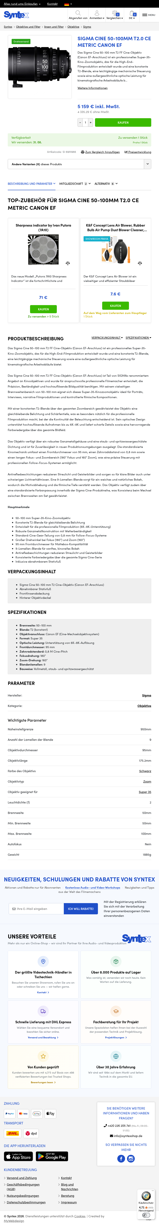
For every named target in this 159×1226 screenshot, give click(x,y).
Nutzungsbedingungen (23, 1195)
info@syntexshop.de (128, 1136)
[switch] (146, 1215)
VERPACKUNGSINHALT (106, 337)
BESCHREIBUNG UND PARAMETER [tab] (30, 183)
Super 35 (145, 792)
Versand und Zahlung (22, 1178)
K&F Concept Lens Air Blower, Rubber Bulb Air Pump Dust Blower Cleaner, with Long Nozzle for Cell (115, 227)
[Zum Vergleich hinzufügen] (68, 263)
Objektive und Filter (28, 26)
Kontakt (52, 4)
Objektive (73, 26)
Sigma (87, 26)
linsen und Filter (54, 26)
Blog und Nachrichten (69, 1186)
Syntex (8, 26)
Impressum (69, 1202)
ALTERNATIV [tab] (104, 183)
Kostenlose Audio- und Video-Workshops (92, 887)
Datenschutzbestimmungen (26, 1202)
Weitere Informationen (93, 88)
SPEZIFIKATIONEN (137, 337)
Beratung (67, 1195)
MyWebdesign (14, 1220)
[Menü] (152, 1191)
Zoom (147, 781)
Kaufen (123, 122)
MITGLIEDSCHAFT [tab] (72, 183)
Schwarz (145, 771)
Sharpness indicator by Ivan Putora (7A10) (43, 227)
